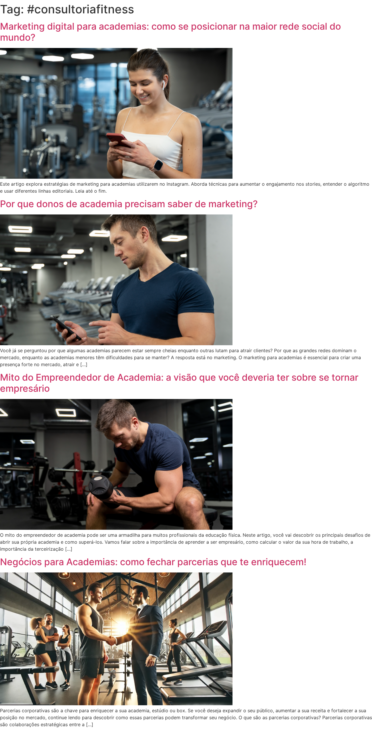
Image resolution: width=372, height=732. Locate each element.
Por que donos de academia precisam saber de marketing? (129, 204)
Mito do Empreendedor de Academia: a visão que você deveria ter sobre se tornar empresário (179, 383)
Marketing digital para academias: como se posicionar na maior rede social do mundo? (170, 32)
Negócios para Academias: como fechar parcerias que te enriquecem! (153, 562)
